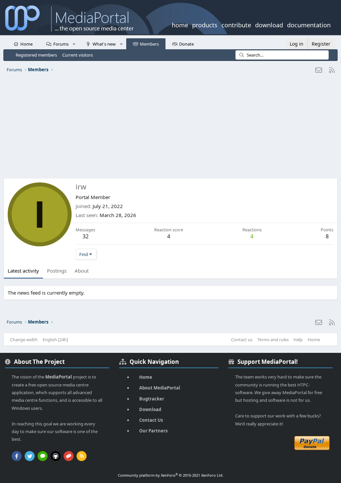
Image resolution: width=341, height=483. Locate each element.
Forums (61, 44)
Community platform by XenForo (170, 475)
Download (150, 409)
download (269, 24)
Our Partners (153, 431)
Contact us (241, 340)
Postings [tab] (57, 270)
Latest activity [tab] (23, 270)
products (204, 24)
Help (298, 340)
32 (86, 236)
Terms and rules (273, 340)
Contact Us (151, 420)
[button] (74, 43)
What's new (104, 44)
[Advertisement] (170, 128)
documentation (309, 24)
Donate (186, 44)
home (180, 24)
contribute (236, 24)
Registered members (36, 55)
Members (149, 44)
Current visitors (77, 55)
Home (26, 44)
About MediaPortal (159, 388)
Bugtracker (151, 399)
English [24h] (55, 340)
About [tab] (82, 270)
